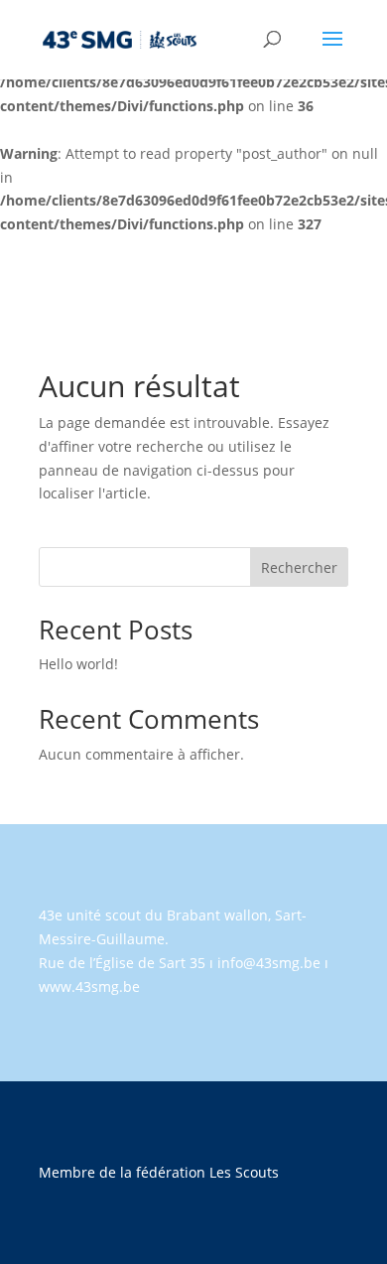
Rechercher (299, 567)
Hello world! (78, 663)
